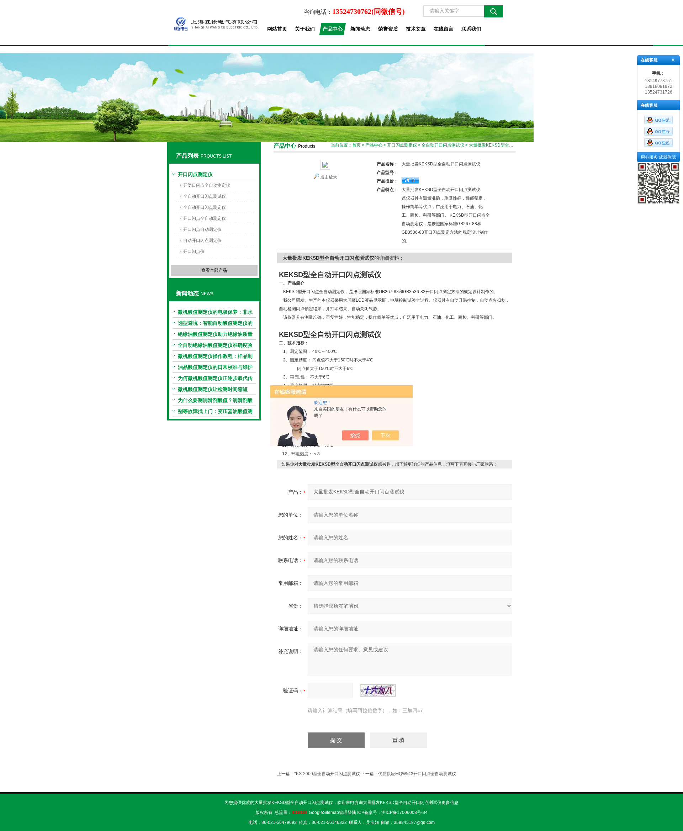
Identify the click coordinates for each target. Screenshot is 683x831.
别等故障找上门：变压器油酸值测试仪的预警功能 (215, 412)
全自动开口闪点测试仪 (204, 196)
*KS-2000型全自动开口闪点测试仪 (327, 773)
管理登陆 (347, 812)
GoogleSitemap (324, 812)
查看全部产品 (214, 270)
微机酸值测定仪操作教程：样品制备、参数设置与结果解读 (215, 357)
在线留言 (444, 29)
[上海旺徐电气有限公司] (214, 22)
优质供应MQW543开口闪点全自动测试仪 (417, 773)
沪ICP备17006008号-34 (404, 812)
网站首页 (277, 29)
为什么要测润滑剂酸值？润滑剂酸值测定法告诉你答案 (215, 401)
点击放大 (328, 177)
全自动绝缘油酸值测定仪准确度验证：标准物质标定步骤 (215, 346)
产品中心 (333, 29)
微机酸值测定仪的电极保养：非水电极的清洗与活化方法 (215, 313)
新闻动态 (360, 29)
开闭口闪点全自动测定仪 (206, 185)
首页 (356, 145)
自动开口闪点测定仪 (202, 240)
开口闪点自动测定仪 (202, 229)
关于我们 (305, 29)
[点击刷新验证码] (378, 690)
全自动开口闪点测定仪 (204, 207)
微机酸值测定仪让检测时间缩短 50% (213, 390)
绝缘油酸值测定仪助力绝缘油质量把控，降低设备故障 (215, 335)
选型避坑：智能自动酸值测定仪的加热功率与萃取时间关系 (215, 324)
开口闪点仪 (194, 251)
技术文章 (416, 29)
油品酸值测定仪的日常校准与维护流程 (215, 368)
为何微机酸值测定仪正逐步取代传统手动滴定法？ (215, 379)
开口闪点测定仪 (195, 174)
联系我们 (471, 29)
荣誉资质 (388, 29)
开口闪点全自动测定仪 (204, 218)
